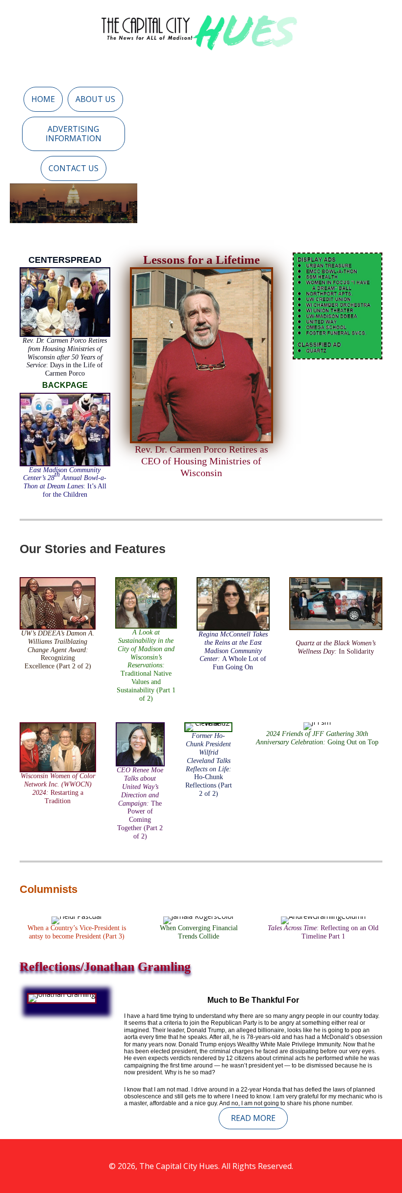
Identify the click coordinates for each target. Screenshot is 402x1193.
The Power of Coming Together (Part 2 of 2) (140, 802)
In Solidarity (336, 647)
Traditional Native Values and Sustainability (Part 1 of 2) (146, 665)
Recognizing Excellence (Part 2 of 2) (58, 650)
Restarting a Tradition (58, 788)
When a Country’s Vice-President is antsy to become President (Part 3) (76, 932)
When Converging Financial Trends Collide (199, 932)
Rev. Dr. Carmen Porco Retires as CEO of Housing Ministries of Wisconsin (201, 461)
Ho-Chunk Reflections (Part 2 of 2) (208, 764)
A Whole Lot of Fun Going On (233, 651)
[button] (43, 99)
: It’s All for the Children (64, 482)
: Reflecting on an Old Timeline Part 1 (323, 932)
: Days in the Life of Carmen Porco (65, 357)
